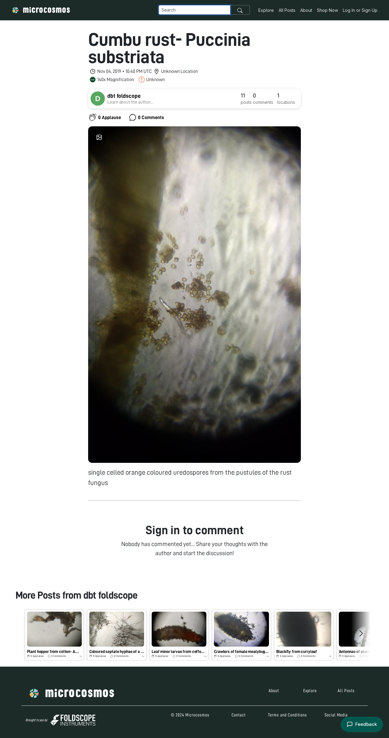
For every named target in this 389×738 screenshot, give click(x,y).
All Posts (287, 10)
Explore (266, 10)
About (306, 10)
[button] (54, 635)
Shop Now (327, 10)
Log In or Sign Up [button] (360, 10)
